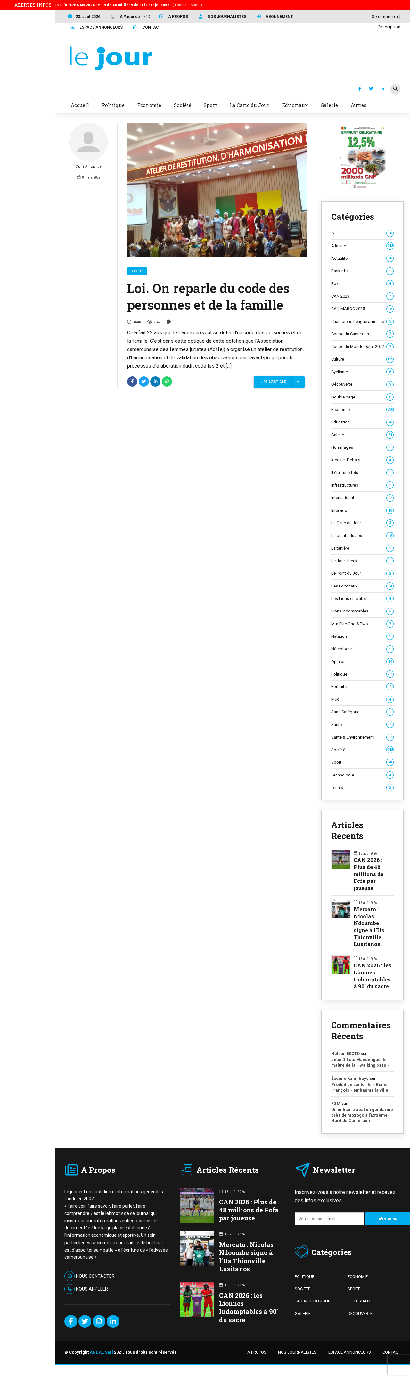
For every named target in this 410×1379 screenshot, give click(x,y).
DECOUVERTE (360, 1313)
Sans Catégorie (361, 712)
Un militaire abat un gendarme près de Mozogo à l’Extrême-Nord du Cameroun (362, 1115)
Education (361, 422)
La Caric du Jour (361, 523)
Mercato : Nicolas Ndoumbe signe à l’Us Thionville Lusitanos (369, 926)
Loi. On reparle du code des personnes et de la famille (208, 296)
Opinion (361, 661)
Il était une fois (361, 472)
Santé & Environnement (361, 737)
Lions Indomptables (361, 611)
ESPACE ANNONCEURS (349, 1352)
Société (137, 271)
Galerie (361, 434)
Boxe (361, 283)
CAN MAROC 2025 (361, 308)
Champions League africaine (361, 321)
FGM (335, 1103)
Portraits (361, 686)
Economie (362, 409)
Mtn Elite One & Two (361, 623)
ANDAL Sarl (101, 1352)
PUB (361, 699)
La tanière (361, 548)
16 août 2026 (128, 5)
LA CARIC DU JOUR (313, 1301)
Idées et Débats (361, 459)
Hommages (361, 447)
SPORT (354, 1288)
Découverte (361, 384)
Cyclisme (361, 371)
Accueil (80, 105)
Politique (362, 674)
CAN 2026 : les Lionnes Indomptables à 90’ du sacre (372, 975)
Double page (361, 397)
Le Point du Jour (361, 573)
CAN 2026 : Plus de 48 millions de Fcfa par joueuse (368, 874)
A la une (362, 245)
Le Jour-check (361, 560)
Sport (362, 762)
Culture (362, 359)
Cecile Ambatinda (88, 166)
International (361, 497)
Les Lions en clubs (361, 598)
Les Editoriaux (361, 586)
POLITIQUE (304, 1276)
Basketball (361, 270)
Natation (361, 636)
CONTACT (391, 1352)
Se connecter (385, 16)
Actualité (361, 258)
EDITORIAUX (359, 1301)
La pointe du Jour (361, 535)
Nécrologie (361, 648)
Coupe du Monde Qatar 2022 (361, 346)
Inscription (389, 26)
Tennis (361, 787)
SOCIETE (302, 1288)
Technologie (361, 775)
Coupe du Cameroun (361, 334)
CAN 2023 (361, 296)
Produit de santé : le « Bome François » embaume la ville (359, 1087)
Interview (361, 510)
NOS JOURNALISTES (297, 1352)
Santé (361, 724)
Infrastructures (361, 485)
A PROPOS (256, 1352)
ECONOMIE (358, 1276)
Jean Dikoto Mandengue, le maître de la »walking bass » (360, 1062)
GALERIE (303, 1313)
